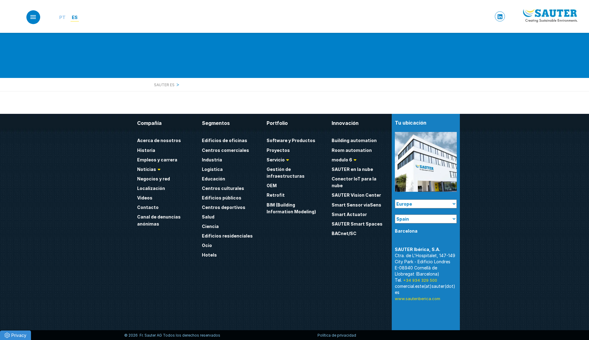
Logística (212, 169)
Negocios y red (153, 178)
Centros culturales (223, 188)
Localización (151, 188)
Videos (144, 197)
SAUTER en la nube (352, 169)
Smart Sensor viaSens (356, 204)
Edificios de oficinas (224, 140)
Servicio (276, 159)
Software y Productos (291, 140)
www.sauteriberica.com (417, 298)
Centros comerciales (225, 150)
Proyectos (278, 150)
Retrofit (276, 195)
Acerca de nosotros (159, 140)
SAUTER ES (164, 85)
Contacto (148, 207)
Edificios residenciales (227, 235)
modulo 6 (342, 159)
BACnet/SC (344, 233)
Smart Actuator (349, 214)
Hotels (209, 254)
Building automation (354, 140)
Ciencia (210, 226)
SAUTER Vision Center (356, 195)
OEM (272, 185)
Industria (212, 159)
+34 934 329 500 (420, 280)
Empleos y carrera (157, 159)
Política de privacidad (337, 335)
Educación (213, 178)
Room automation (352, 150)
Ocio (207, 245)
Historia (146, 150)
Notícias (146, 169)
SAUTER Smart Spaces (357, 223)
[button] (15, 335)
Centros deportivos (223, 207)
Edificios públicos (221, 197)
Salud (208, 216)
